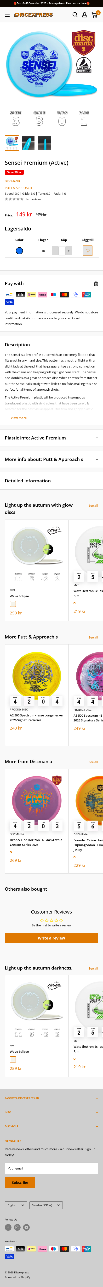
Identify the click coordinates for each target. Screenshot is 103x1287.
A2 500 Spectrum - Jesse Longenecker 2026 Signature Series (36, 717)
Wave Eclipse (19, 596)
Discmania (13, 181)
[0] (94, 15)
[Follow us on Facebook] (8, 1227)
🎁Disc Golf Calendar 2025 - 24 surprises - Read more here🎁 (51, 3)
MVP (13, 590)
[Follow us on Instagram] (17, 1227)
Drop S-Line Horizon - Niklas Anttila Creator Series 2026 (36, 842)
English (11, 1205)
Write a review (51, 938)
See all (93, 505)
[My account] (84, 14)
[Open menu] (7, 15)
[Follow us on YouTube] (26, 1227)
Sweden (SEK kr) (42, 1205)
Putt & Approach (18, 188)
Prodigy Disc (19, 709)
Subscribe (20, 1182)
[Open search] (75, 14)
